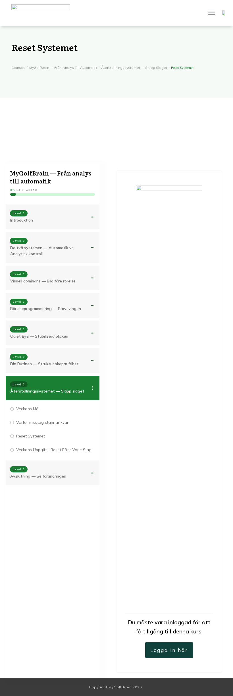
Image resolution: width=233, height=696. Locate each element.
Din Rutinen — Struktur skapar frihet (44, 363)
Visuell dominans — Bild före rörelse (43, 281)
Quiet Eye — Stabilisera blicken (39, 336)
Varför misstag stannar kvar (42, 422)
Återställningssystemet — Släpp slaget (47, 391)
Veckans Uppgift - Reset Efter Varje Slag (53, 449)
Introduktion (21, 220)
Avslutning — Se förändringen (38, 476)
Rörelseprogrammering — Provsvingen (45, 308)
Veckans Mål (27, 408)
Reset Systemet (30, 436)
